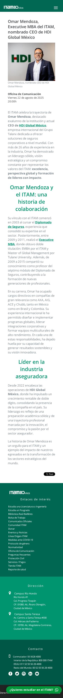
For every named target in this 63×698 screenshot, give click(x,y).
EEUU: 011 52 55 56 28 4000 (27, 664)
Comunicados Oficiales (20, 521)
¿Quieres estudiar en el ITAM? (32, 690)
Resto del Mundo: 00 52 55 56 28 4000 (33, 667)
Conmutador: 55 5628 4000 (27, 656)
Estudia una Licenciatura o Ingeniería (27, 506)
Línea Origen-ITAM (17, 536)
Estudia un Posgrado (19, 510)
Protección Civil (16, 558)
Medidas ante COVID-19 (20, 539)
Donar (11, 528)
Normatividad (15, 547)
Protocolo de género (19, 543)
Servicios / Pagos (17, 562)
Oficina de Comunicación (21, 550)
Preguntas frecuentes (19, 554)
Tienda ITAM (14, 565)
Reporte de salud (17, 569)
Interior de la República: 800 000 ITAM (33, 660)
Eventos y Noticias (17, 532)
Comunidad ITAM (17, 525)
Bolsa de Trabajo (16, 517)
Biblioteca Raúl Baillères (20, 513)
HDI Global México (32, 125)
